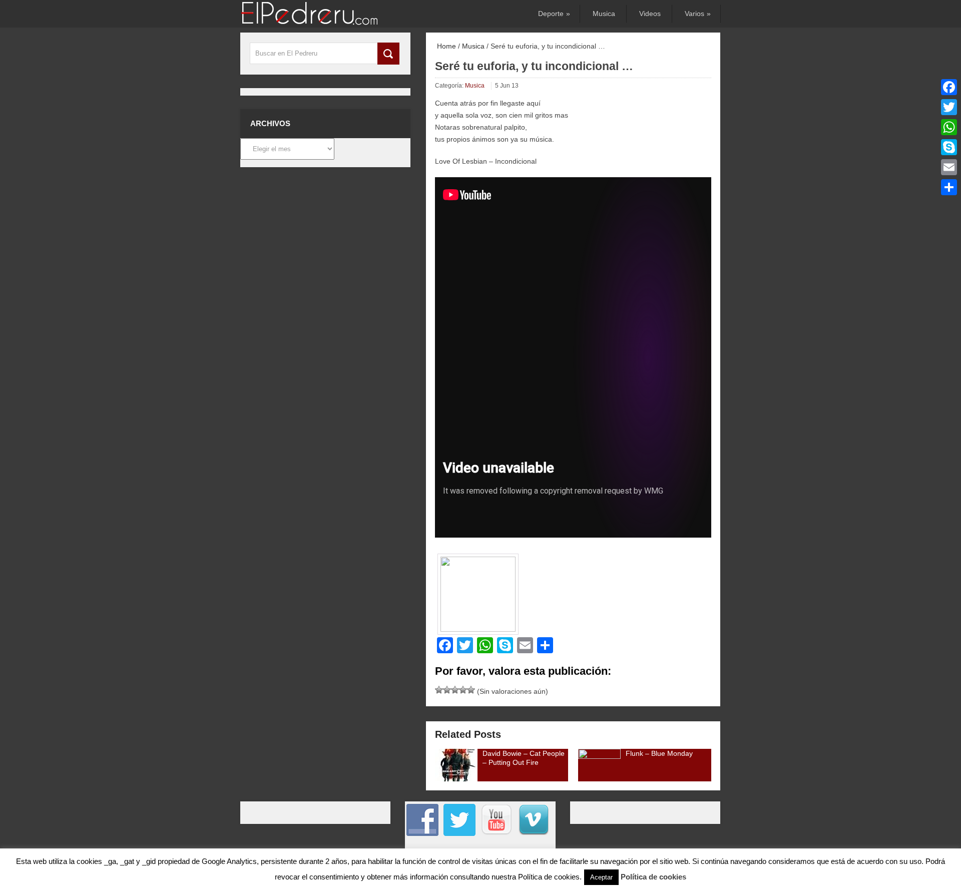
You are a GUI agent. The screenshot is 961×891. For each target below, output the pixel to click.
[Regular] (447, 690)
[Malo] (439, 690)
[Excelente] (471, 690)
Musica (604, 14)
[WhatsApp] (949, 127)
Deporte (553, 14)
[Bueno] (455, 690)
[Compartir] (949, 187)
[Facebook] (949, 87)
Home (445, 46)
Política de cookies (653, 876)
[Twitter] (949, 107)
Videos (650, 14)
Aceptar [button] (601, 877)
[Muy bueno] (463, 690)
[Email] (949, 167)
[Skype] (949, 147)
